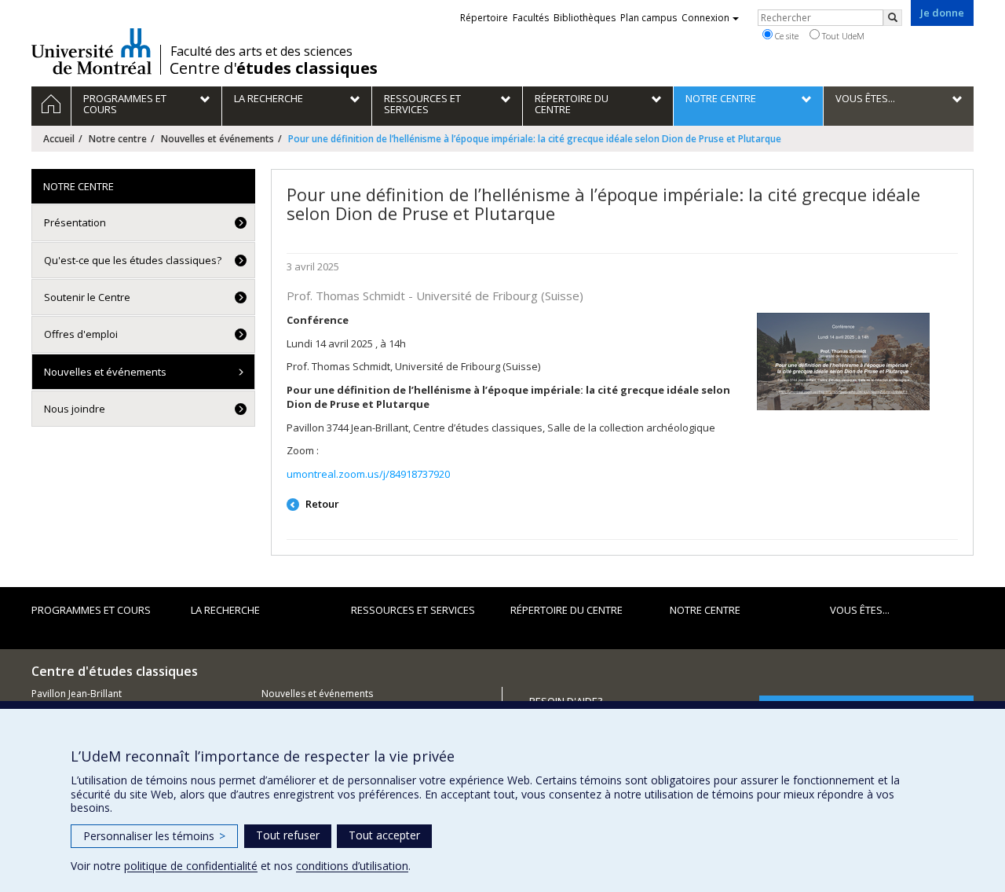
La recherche (225, 610)
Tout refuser (288, 835)
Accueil (59, 138)
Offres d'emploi (81, 334)
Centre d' (274, 68)
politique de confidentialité (191, 865)
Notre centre (118, 138)
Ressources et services (413, 610)
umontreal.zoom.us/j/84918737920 (368, 474)
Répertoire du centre (566, 610)
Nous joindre (74, 409)
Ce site (786, 36)
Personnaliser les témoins (154, 835)
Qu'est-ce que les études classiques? (132, 260)
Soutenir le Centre (87, 297)
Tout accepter (384, 835)
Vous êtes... (860, 610)
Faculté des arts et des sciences (261, 51)
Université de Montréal (91, 51)
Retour (321, 504)
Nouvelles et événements (217, 138)
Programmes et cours (91, 610)
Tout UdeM (842, 36)
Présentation (75, 222)
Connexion (705, 17)
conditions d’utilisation (352, 865)
